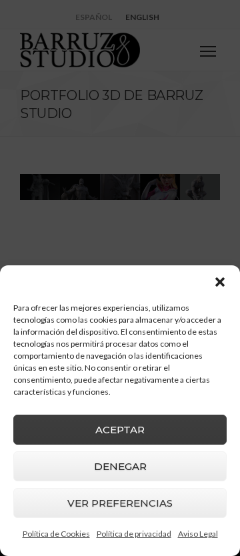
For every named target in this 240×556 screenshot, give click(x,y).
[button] (220, 282)
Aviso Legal (198, 534)
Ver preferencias (120, 503)
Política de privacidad (134, 534)
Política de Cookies (56, 534)
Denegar (120, 466)
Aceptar (120, 429)
